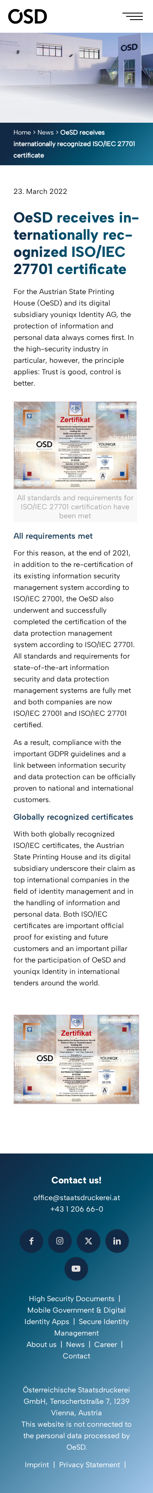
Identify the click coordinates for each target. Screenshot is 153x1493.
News (46, 132)
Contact (76, 1355)
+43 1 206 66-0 (76, 1209)
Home (22, 132)
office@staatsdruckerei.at (76, 1197)
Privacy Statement (89, 1464)
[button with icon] (31, 1241)
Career (105, 1344)
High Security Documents (72, 1298)
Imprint (37, 1464)
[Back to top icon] (136, 1476)
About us (42, 1344)
